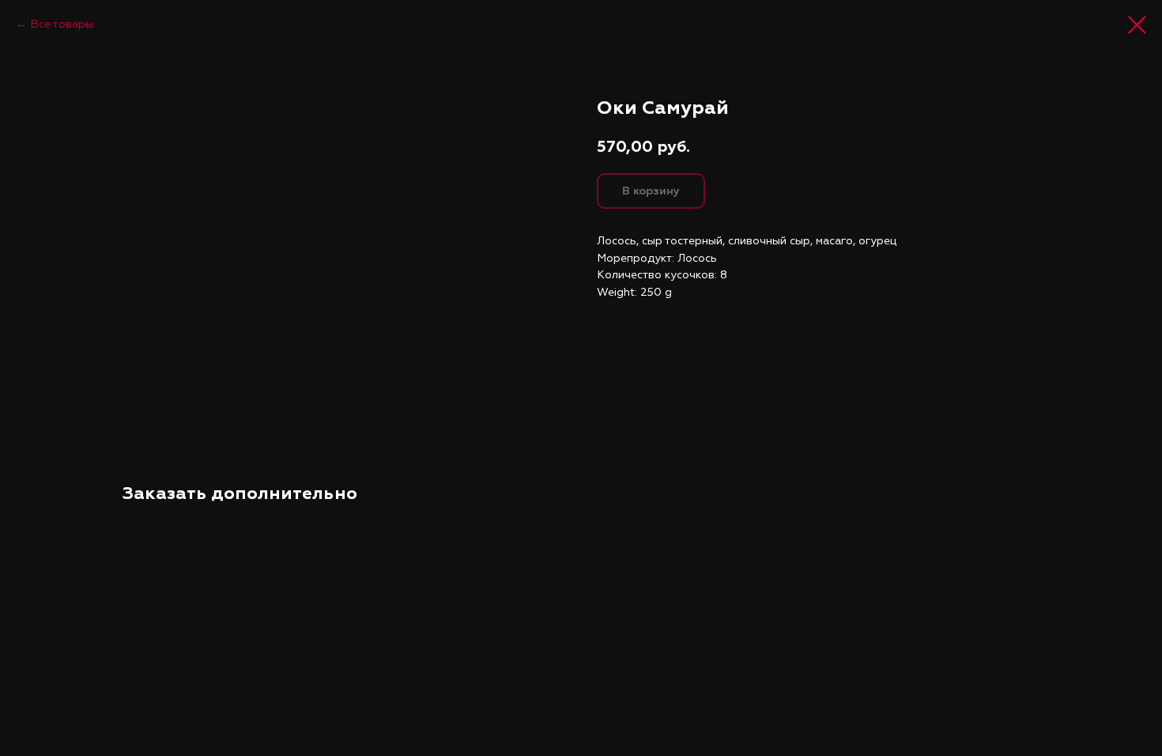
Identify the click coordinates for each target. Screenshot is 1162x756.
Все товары (61, 24)
